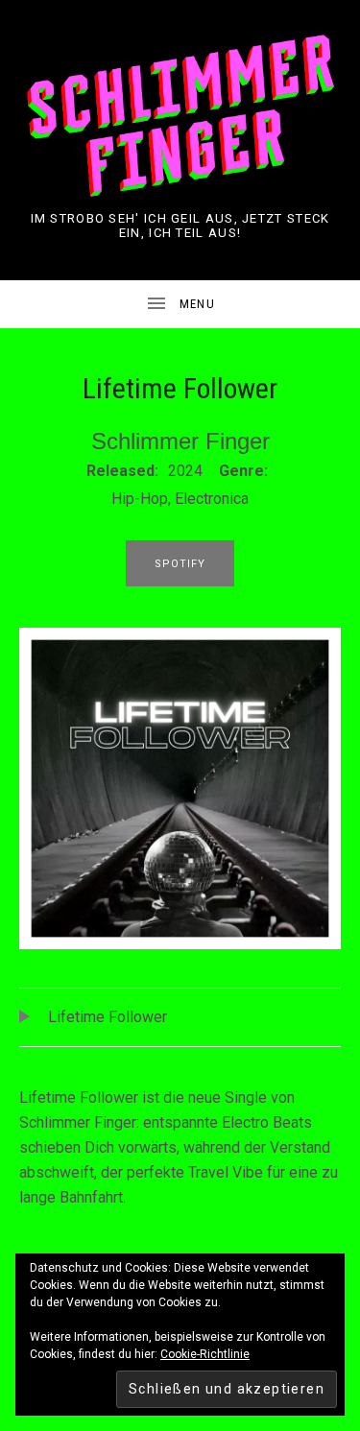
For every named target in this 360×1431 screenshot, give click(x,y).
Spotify (180, 564)
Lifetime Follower (107, 1017)
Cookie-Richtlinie (205, 1354)
